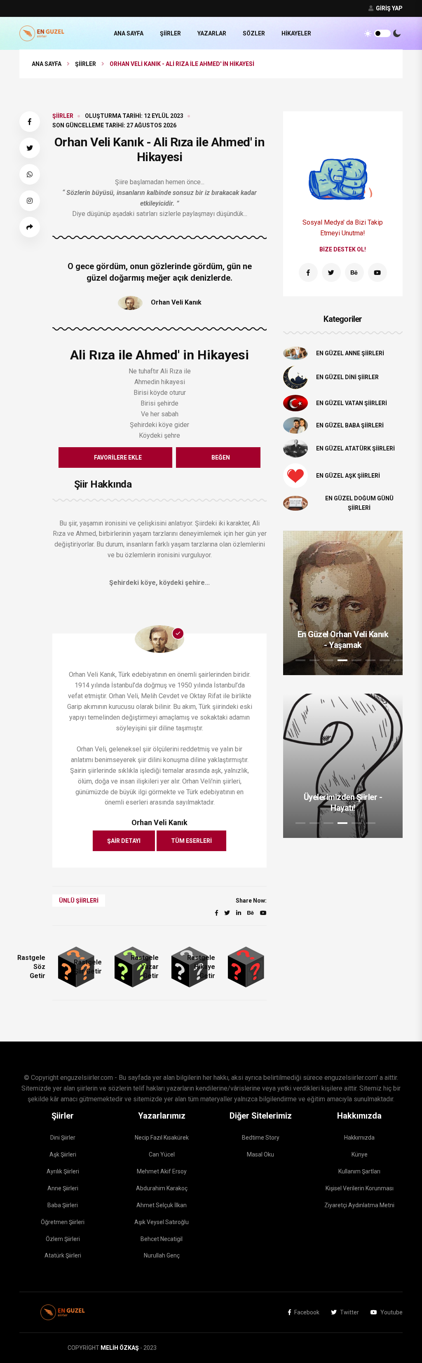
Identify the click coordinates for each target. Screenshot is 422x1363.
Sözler (254, 33)
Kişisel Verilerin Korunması (360, 1188)
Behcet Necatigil (162, 1239)
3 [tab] (328, 660)
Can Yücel (162, 1154)
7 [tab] (384, 660)
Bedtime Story (260, 1137)
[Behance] (354, 272)
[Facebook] (308, 272)
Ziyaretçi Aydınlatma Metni (359, 1205)
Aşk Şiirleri (62, 1154)
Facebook (306, 1312)
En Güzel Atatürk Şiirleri (355, 448)
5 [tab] (356, 660)
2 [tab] (314, 660)
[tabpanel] (343, 603)
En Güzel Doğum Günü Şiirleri (359, 503)
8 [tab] (398, 660)
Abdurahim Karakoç (162, 1188)
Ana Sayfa (128, 33)
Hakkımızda (359, 1137)
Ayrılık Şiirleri (63, 1171)
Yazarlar (211, 33)
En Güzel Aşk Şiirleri (348, 475)
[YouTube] (377, 272)
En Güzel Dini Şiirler (347, 377)
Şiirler (170, 33)
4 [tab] (342, 660)
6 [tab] (370, 660)
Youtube (391, 1312)
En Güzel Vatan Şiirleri (351, 403)
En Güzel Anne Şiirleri (350, 353)
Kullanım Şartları (359, 1171)
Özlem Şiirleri (63, 1239)
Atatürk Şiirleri (63, 1255)
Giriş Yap (389, 8)
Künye (360, 1154)
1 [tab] (300, 660)
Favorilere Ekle (118, 457)
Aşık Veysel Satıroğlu (161, 1222)
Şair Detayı (124, 841)
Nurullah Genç (162, 1255)
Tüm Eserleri (191, 841)
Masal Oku (260, 1154)
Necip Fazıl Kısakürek (162, 1137)
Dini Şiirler (62, 1137)
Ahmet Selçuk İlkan (161, 1205)
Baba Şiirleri (62, 1205)
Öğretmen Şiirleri (62, 1222)
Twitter (349, 1312)
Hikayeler (296, 33)
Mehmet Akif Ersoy (162, 1171)
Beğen (220, 457)
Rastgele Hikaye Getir (201, 967)
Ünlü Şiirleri (78, 900)
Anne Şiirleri (62, 1188)
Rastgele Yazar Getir (145, 967)
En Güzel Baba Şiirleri (350, 425)
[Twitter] (331, 272)
